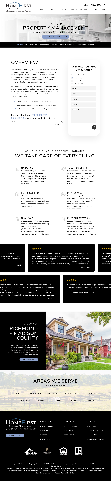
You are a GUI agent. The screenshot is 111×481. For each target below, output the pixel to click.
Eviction (91, 45)
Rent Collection (57, 45)
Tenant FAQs (68, 430)
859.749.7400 (92, 5)
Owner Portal (45, 439)
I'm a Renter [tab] (78, 81)
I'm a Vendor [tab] (78, 84)
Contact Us (14, 435)
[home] (19, 7)
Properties (84, 10)
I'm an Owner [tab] (78, 78)
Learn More (28, 360)
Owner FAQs (45, 430)
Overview (20, 45)
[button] (103, 5)
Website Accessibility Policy (65, 473)
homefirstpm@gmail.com (95, 439)
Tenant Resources (70, 426)
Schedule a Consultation (55, 37)
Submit (94, 127)
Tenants (64, 10)
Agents (74, 10)
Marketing (29, 45)
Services (44, 10)
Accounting (81, 45)
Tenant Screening (42, 45)
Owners (54, 10)
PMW (92, 464)
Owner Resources (47, 426)
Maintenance (70, 45)
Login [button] (103, 10)
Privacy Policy (56, 466)
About (95, 10)
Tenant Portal (68, 435)
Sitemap (99, 464)
